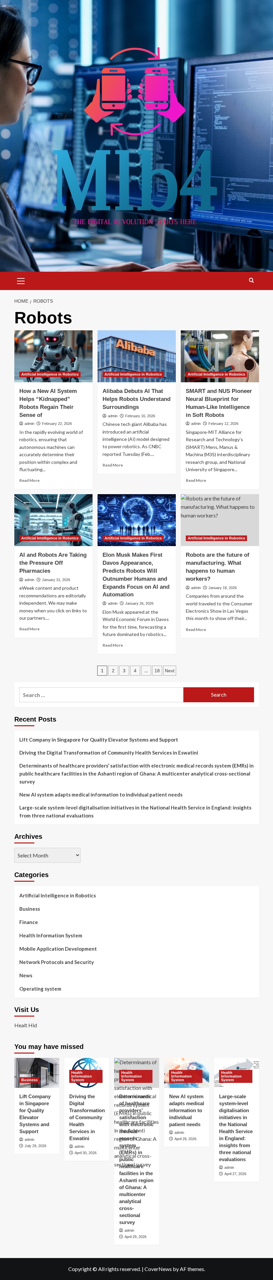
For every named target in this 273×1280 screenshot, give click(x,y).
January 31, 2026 (56, 580)
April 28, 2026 (185, 1139)
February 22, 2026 (57, 424)
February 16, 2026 (140, 416)
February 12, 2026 (223, 424)
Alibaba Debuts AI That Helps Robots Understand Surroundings (136, 399)
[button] (21, 280)
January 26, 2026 (139, 603)
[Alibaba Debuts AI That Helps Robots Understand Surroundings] (137, 356)
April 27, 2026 (235, 1174)
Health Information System (50, 935)
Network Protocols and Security (56, 962)
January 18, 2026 (222, 588)
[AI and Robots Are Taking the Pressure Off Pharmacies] (53, 520)
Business (29, 909)
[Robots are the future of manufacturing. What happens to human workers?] (220, 520)
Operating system (40, 989)
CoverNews (158, 1269)
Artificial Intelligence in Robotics (50, 374)
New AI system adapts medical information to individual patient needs (100, 795)
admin (29, 424)
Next (169, 670)
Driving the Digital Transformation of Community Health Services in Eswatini (108, 753)
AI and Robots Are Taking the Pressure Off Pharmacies (53, 563)
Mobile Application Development (58, 949)
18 (157, 670)
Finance (28, 922)
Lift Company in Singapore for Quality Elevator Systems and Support (98, 740)
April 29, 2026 (135, 1237)
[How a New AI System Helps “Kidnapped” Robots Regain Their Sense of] (53, 356)
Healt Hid (25, 1025)
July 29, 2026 (35, 1146)
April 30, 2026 (86, 1153)
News (25, 975)
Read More (29, 480)
